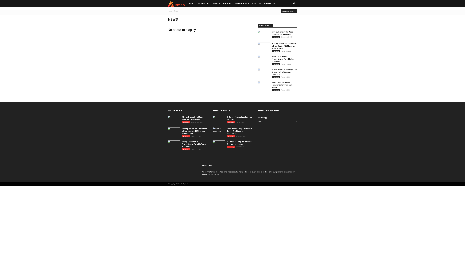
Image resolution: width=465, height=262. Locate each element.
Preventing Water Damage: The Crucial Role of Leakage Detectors (284, 72)
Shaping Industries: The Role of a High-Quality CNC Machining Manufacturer (284, 46)
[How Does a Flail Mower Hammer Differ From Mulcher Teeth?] (264, 85)
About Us (256, 3)
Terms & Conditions (222, 3)
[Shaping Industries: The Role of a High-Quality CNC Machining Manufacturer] (264, 46)
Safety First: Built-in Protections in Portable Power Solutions (284, 59)
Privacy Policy (242, 3)
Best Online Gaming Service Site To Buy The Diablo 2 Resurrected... (239, 131)
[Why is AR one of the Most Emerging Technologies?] (264, 35)
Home (191, 3)
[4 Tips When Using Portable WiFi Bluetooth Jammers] (219, 144)
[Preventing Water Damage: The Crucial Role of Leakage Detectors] (264, 72)
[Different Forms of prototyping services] (219, 120)
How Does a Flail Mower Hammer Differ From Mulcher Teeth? (283, 85)
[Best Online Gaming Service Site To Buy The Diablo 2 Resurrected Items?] (219, 131)
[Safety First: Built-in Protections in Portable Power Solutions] (264, 59)
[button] (294, 4)
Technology (203, 3)
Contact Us (269, 3)
